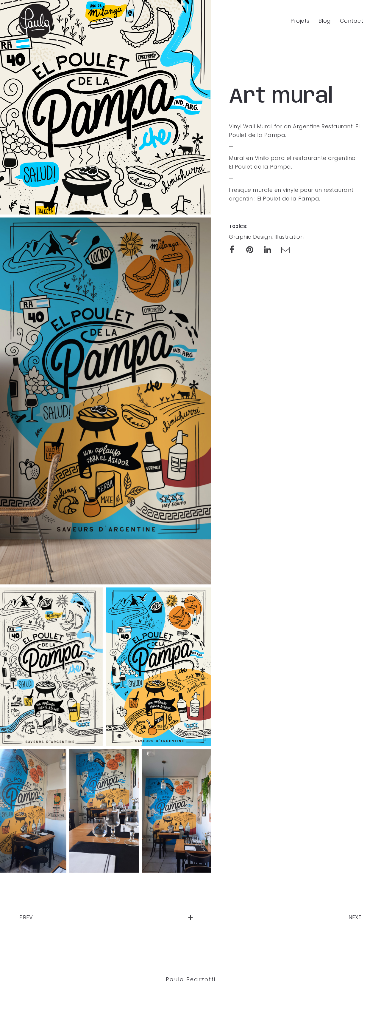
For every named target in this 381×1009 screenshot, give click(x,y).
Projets (300, 20)
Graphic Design (250, 236)
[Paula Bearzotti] (36, 21)
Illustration (289, 236)
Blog (324, 20)
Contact (351, 20)
